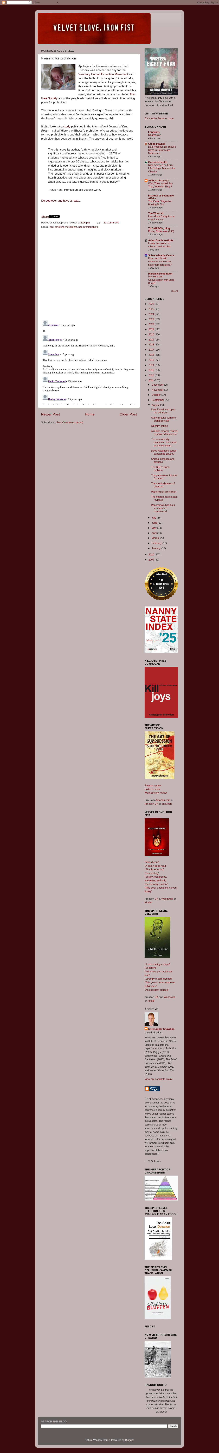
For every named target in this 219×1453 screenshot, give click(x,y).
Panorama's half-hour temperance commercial (163, 508)
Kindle (148, 902)
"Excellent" (151, 967)
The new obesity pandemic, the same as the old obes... (163, 442)
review (153, 785)
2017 (152, 349)
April (154, 532)
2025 (152, 309)
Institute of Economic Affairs (161, 197)
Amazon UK (151, 803)
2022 (152, 324)
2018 (152, 344)
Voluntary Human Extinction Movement (103, 74)
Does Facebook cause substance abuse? (163, 452)
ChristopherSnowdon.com (159, 118)
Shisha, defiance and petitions (162, 460)
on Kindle (167, 803)
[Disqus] (89, 273)
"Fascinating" (152, 873)
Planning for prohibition (163, 491)
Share (45, 216)
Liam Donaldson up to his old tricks (163, 411)
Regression (154, 135)
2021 (152, 329)
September (158, 399)
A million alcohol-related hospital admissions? (164, 432)
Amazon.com (162, 800)
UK (156, 898)
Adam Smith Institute (160, 240)
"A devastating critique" (157, 964)
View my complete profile (159, 1078)
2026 (152, 303)
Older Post (128, 414)
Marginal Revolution (160, 273)
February (157, 543)
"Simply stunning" (154, 869)
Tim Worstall (155, 213)
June (155, 522)
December (158, 384)
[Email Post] (98, 222)
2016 (152, 354)
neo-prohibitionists (88, 226)
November (158, 389)
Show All (174, 291)
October (156, 394)
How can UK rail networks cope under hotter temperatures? (160, 261)
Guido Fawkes (156, 143)
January (156, 548)
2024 (152, 314)
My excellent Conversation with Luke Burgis (161, 279)
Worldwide (167, 898)
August (156, 405)
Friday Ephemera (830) (161, 231)
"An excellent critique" (157, 989)
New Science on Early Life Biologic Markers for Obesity (161, 168)
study (66, 126)
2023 (152, 319)
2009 (152, 559)
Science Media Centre (161, 255)
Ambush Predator (158, 180)
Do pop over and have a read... (61, 200)
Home (90, 414)
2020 (152, 334)
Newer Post (50, 414)
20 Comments (111, 222)
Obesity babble (159, 425)
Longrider (154, 132)
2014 (152, 365)
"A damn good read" (156, 865)
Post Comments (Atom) (69, 422)
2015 (152, 359)
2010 (152, 554)
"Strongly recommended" (158, 978)
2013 (152, 370)
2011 (151, 380)
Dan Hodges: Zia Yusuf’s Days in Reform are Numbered (162, 150)
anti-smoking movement (63, 226)
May (154, 527)
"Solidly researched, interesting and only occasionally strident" (156, 880)
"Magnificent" (152, 862)
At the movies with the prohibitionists (163, 419)
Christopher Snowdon (161, 1028)
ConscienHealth (157, 162)
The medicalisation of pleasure (163, 485)
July (154, 517)
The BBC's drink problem (160, 469)
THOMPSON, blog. (159, 228)
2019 (152, 339)
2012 (152, 375)
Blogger (129, 1439)
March (155, 537)
